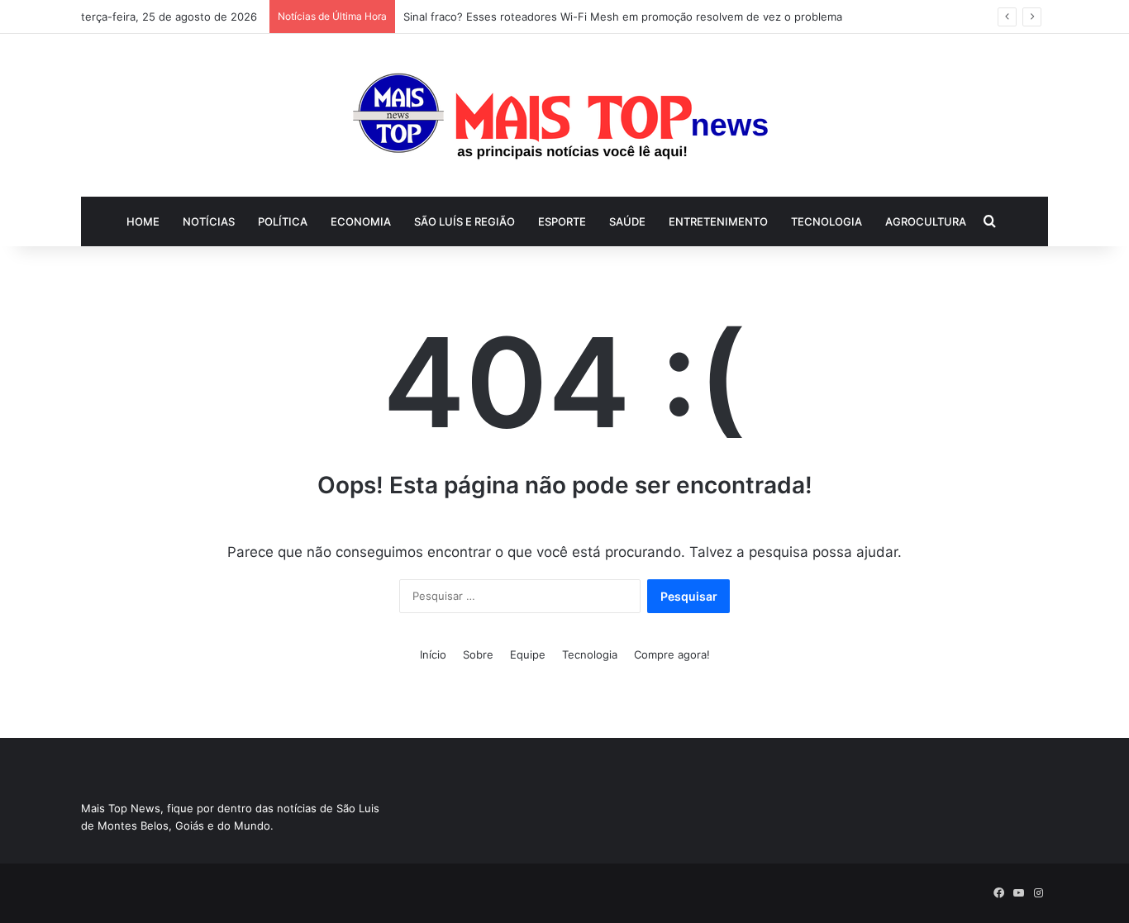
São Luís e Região (464, 221)
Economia (361, 221)
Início (433, 654)
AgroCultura (925, 221)
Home (143, 221)
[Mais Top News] (565, 115)
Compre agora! (672, 654)
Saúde (627, 221)
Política (282, 221)
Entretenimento (718, 221)
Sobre (478, 654)
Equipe (527, 654)
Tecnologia (826, 221)
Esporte (562, 221)
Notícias (209, 221)
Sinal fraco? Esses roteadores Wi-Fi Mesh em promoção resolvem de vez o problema (622, 16)
